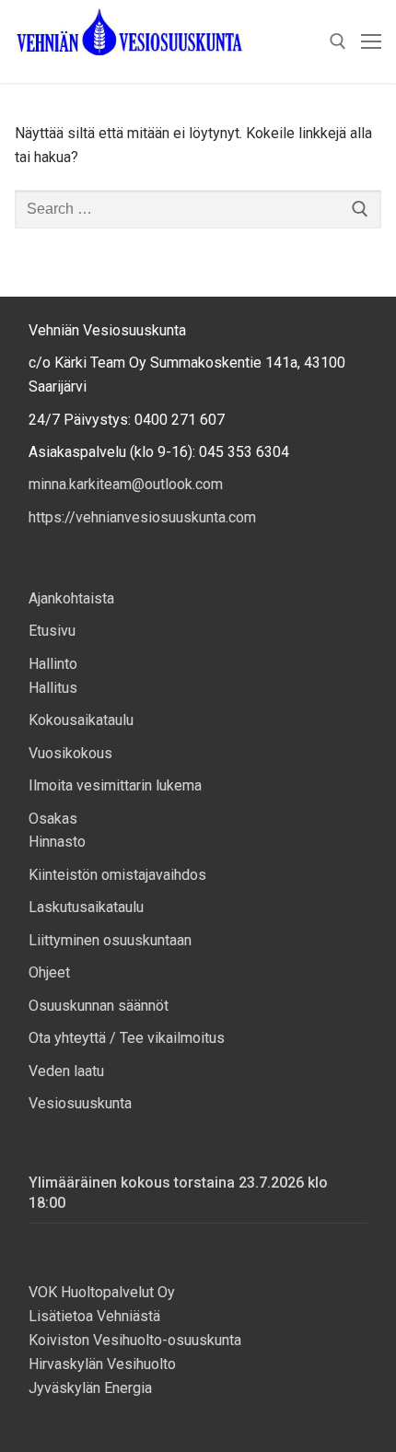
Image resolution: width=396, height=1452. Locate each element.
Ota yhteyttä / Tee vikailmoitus (127, 1038)
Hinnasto (57, 841)
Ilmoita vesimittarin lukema (115, 785)
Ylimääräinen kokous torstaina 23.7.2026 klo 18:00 (178, 1193)
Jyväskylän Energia (90, 1388)
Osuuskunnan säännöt (99, 1005)
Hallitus (53, 688)
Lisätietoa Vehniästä (96, 1316)
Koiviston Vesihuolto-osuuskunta (135, 1340)
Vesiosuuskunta (80, 1103)
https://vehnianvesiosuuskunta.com (142, 517)
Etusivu (52, 630)
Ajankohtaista (71, 598)
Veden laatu (66, 1071)
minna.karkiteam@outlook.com (126, 484)
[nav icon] (371, 41)
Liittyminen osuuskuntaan (110, 940)
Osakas (53, 818)
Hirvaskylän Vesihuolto (102, 1364)
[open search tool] (338, 41)
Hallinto (53, 664)
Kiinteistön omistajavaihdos (117, 875)
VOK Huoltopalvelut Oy (102, 1292)
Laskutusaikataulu (86, 907)
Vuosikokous (70, 753)
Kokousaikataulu (81, 720)
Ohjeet (49, 972)
